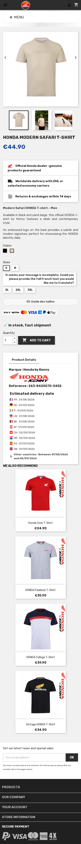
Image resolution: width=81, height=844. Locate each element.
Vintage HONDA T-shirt (40, 724)
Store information (18, 817)
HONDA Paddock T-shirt (40, 590)
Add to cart (36, 340)
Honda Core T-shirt (40, 523)
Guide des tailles (41, 301)
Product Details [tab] (24, 359)
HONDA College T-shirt (40, 657)
